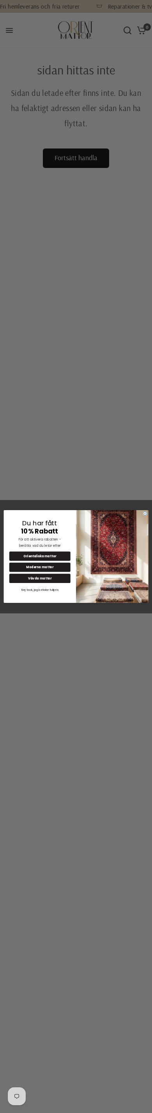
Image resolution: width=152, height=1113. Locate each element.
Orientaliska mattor (40, 556)
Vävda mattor (39, 578)
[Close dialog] (145, 514)
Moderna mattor (39, 567)
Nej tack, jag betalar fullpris (39, 590)
